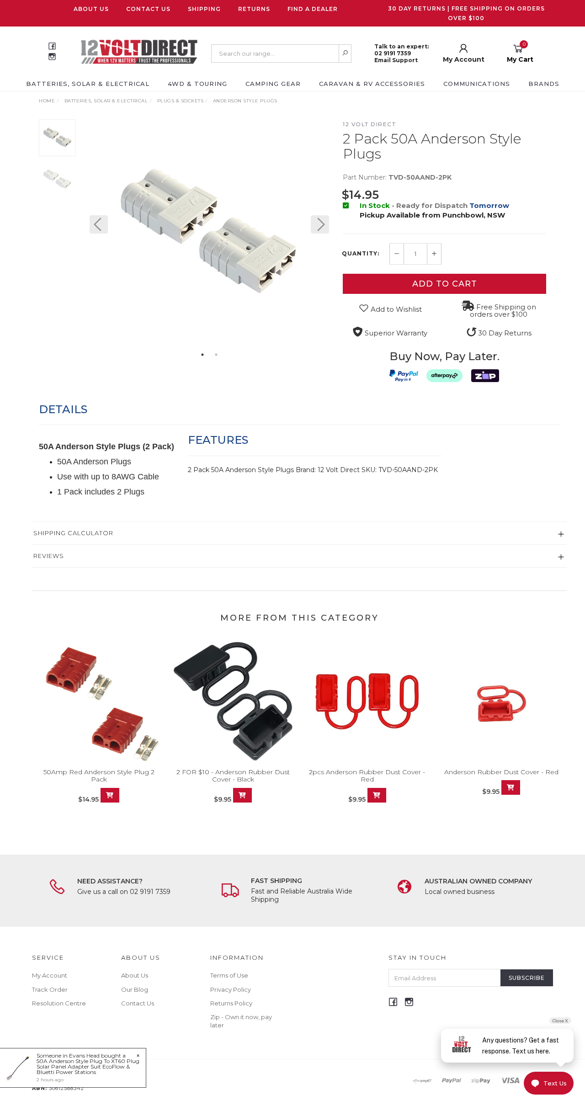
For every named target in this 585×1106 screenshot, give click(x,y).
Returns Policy (231, 1003)
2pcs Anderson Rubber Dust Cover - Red (367, 776)
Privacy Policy (230, 989)
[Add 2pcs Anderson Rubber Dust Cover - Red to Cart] (376, 795)
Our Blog (134, 989)
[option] (209, 233)
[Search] (345, 53)
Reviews (48, 555)
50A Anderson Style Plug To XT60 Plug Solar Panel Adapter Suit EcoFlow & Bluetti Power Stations (88, 1066)
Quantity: (360, 253)
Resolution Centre (59, 1003)
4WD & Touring (197, 83)
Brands (543, 83)
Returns (254, 8)
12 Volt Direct (369, 124)
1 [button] (202, 354)
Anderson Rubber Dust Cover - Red (501, 772)
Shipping (204, 8)
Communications (476, 83)
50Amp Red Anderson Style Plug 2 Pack (98, 776)
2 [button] (216, 354)
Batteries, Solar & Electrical (87, 83)
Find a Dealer (312, 8)
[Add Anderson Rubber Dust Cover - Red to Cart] (510, 787)
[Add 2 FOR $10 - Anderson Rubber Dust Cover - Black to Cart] (242, 795)
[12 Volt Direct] (139, 51)
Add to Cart (444, 284)
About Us (91, 8)
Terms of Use (229, 975)
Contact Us (148, 8)
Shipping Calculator (73, 533)
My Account (49, 975)
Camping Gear (273, 83)
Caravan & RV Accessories (372, 83)
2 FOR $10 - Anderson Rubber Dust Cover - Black (233, 776)
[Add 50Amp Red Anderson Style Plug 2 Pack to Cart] (110, 795)
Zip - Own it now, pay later (241, 1021)
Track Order (50, 989)
